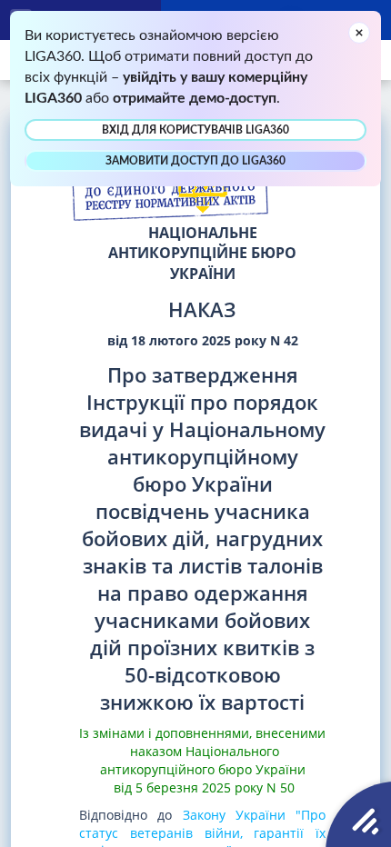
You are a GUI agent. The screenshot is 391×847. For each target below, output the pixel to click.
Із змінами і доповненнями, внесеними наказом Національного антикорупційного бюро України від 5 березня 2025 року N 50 (202, 760)
